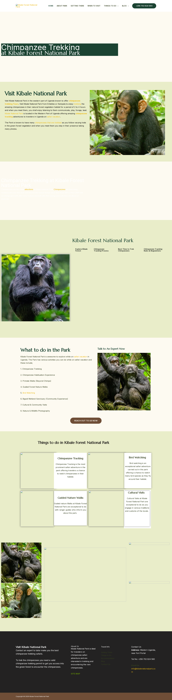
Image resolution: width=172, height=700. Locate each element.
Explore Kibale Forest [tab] (81, 250)
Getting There (77, 6)
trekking (77, 104)
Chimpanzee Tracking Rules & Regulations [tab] (153, 250)
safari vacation (53, 116)
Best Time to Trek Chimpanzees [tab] (126, 250)
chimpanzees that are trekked (48, 122)
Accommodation (107, 658)
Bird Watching (29, 393)
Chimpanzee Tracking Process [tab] (101, 250)
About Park (62, 6)
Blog (124, 6)
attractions (29, 189)
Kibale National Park (14, 113)
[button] (117, 6)
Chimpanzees (59, 189)
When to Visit (94, 6)
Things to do (110, 6)
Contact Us (105, 664)
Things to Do (106, 655)
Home (50, 6)
